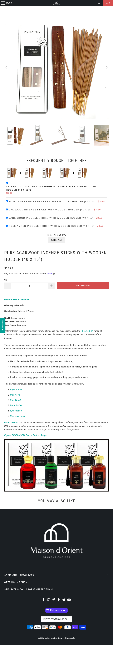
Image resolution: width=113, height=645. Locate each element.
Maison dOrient (51, 638)
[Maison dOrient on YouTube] (69, 600)
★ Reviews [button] (2, 325)
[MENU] (1, 3)
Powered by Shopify (66, 638)
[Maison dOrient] (56, 3)
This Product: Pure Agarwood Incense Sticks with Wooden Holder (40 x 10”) (51, 188)
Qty (5, 280)
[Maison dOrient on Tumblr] (59, 600)
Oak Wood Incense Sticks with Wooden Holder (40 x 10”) (51, 209)
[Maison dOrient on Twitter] (64, 600)
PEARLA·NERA (11, 422)
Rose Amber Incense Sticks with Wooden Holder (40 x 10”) (52, 226)
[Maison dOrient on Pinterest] (54, 600)
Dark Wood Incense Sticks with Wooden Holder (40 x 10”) (51, 218)
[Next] (106, 67)
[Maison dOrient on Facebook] (43, 600)
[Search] (99, 3)
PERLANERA (87, 331)
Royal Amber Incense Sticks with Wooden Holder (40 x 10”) (53, 201)
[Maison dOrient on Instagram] (48, 600)
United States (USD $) (55, 619)
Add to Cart (56, 240)
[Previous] (6, 67)
